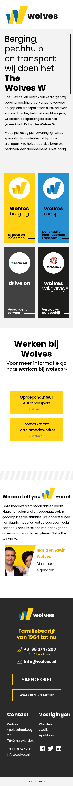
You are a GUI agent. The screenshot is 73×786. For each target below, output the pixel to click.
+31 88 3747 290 (40, 649)
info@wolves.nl (40, 661)
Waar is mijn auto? (36, 695)
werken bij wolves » (43, 369)
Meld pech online (36, 679)
